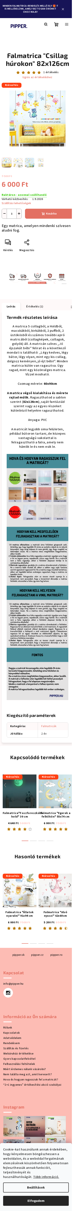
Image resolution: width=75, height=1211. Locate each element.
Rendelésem (11, 1043)
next (70, 785)
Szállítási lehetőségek (16, 203)
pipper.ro (56, 955)
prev (5, 785)
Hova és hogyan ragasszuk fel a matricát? (30, 1080)
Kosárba (51, 214)
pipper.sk (18, 955)
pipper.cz (37, 955)
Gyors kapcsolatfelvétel (19, 1059)
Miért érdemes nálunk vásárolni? (24, 1069)
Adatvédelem (12, 1038)
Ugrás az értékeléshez (37, 77)
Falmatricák (48, 726)
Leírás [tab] (11, 307)
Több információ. (46, 1177)
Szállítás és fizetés (16, 1048)
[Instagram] (8, 993)
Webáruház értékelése (18, 1054)
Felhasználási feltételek (19, 1064)
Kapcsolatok (11, 1033)
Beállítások (36, 1187)
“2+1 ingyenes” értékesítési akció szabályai (32, 1085)
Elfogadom (36, 1201)
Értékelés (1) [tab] (34, 307)
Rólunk (7, 1028)
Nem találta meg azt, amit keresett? (27, 1074)
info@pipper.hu (13, 984)
